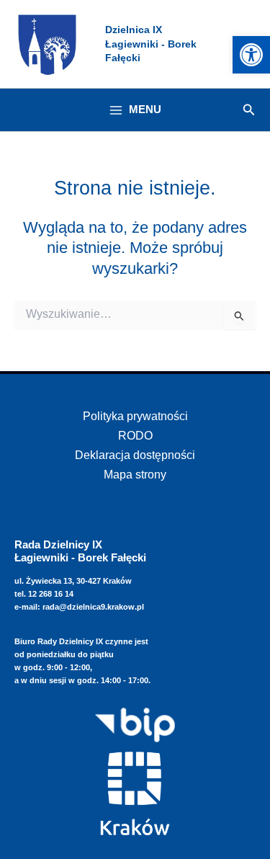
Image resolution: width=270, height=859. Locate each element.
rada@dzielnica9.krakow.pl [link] (93, 606)
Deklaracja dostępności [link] (135, 454)
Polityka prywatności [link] (135, 415)
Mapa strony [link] (135, 474)
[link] (251, 55)
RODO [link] (135, 435)
